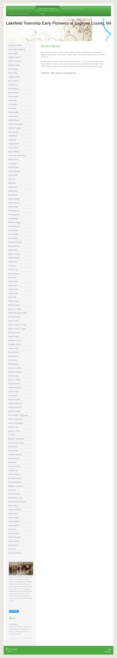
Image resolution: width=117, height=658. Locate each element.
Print (10, 649)
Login (109, 649)
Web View (108, 651)
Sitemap (14, 649)
